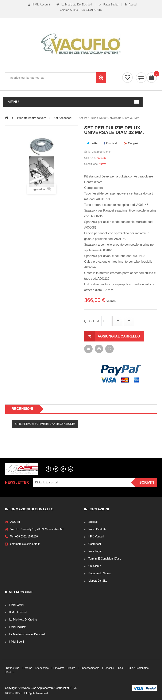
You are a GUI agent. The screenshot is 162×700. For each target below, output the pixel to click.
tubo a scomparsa (138, 668)
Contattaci (94, 543)
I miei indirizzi (17, 627)
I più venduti (96, 536)
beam (71, 668)
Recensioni (22, 408)
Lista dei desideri (127, 77)
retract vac (12, 668)
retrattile (109, 668)
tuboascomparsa (89, 668)
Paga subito (110, 4)
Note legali (95, 551)
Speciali (93, 521)
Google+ (132, 143)
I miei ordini (16, 604)
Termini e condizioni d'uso (104, 558)
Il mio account (41, 4)
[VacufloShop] (81, 44)
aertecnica (42, 668)
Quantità (91, 321)
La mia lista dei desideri (76, 4)
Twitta (93, 143)
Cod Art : (89, 157)
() (156, 73)
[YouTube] (70, 469)
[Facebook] (48, 469)
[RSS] (63, 469)
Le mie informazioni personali (27, 634)
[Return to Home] (6, 117)
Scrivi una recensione (97, 151)
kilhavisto (58, 668)
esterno (27, 668)
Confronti (141, 77)
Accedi (132, 4)
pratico (10, 672)
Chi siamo (94, 566)
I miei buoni (16, 641)
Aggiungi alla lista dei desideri (109, 349)
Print (99, 349)
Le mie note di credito (23, 619)
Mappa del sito (97, 580)
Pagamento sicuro (99, 573)
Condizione (91, 163)
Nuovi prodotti (97, 529)
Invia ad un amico (88, 349)
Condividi (111, 143)
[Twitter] (55, 469)
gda (120, 668)
